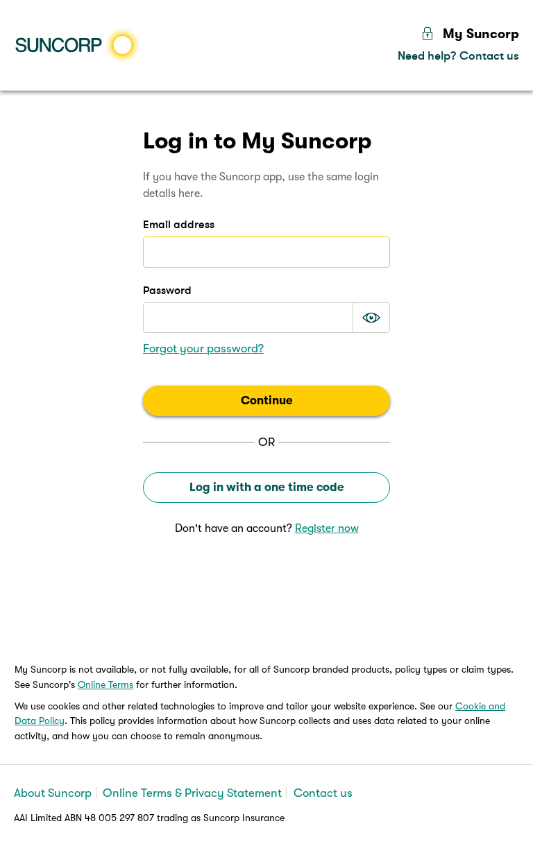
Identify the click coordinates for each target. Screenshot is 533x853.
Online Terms (105, 684)
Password (167, 290)
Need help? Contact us (458, 56)
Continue (267, 400)
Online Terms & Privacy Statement (192, 793)
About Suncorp (53, 793)
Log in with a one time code (266, 487)
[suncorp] (80, 45)
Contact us (323, 793)
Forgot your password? (203, 348)
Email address (178, 224)
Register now (327, 528)
